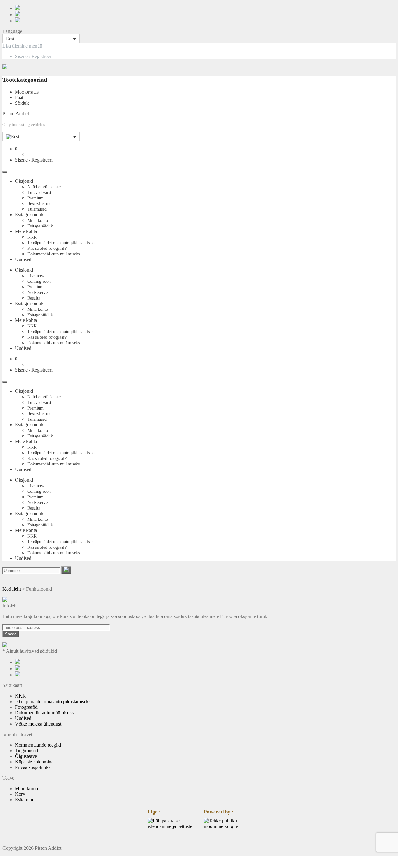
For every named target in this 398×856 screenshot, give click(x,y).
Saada (10, 634)
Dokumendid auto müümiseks (53, 254)
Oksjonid (24, 181)
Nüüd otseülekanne (44, 187)
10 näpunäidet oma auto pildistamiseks (61, 242)
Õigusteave (26, 756)
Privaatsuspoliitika (33, 767)
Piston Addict (15, 113)
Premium (35, 198)
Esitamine (24, 799)
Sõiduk (22, 103)
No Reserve (37, 292)
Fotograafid (26, 707)
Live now (35, 275)
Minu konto (37, 220)
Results (33, 298)
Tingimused (26, 750)
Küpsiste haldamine (34, 761)
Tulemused (37, 209)
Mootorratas (27, 91)
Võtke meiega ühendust (38, 723)
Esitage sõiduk (29, 214)
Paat (19, 97)
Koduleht (11, 589)
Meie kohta (26, 231)
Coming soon (39, 281)
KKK (32, 237)
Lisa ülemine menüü (22, 45)
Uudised (23, 259)
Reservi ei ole (39, 203)
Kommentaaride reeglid (38, 745)
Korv (20, 794)
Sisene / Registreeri (34, 56)
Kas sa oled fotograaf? (47, 248)
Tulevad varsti (40, 192)
